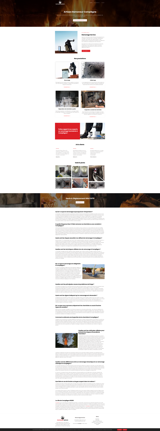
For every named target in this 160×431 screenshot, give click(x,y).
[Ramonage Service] (60, 2)
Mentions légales (97, 423)
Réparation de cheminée (97, 421)
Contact (103, 2)
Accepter (119, 429)
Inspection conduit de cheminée (97, 422)
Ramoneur (97, 418)
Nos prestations (96, 2)
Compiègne (57, 402)
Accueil (91, 2)
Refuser (125, 429)
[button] (99, 2)
